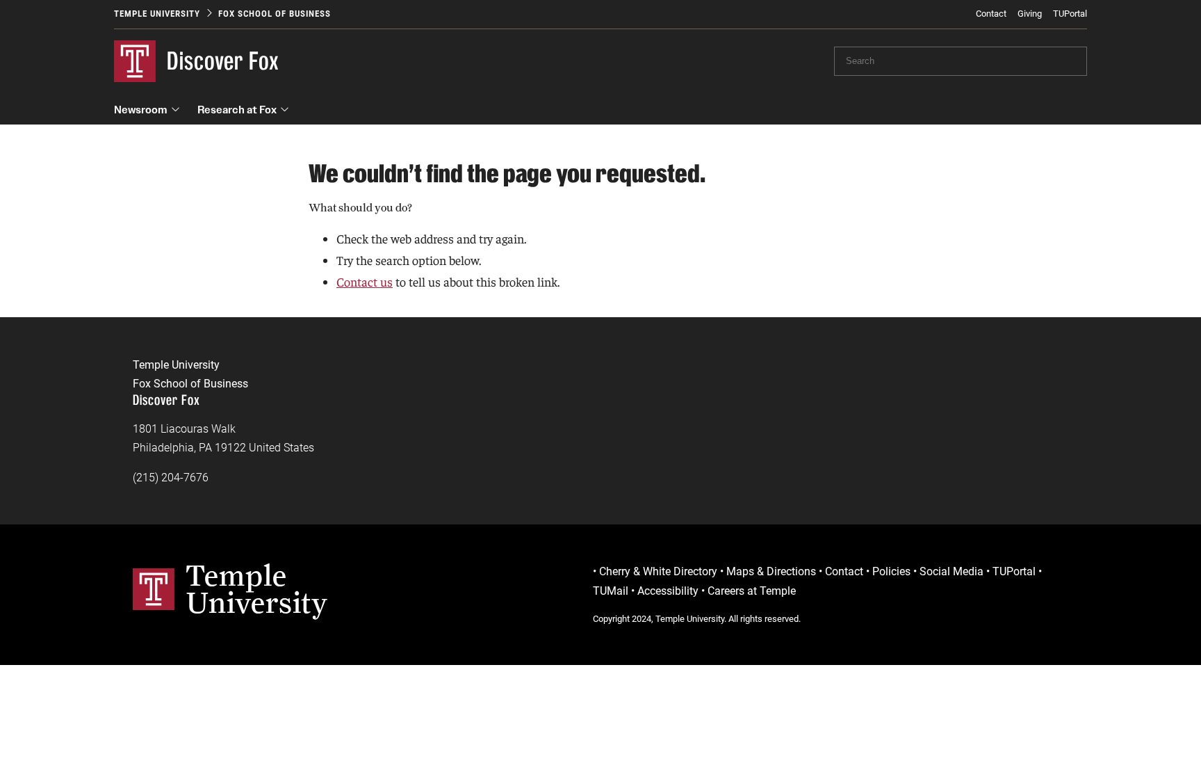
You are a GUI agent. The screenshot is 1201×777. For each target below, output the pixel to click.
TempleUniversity (257, 588)
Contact (991, 13)
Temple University (157, 13)
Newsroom (141, 109)
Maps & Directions (771, 571)
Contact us (364, 281)
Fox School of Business (274, 13)
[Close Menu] (1009, 132)
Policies (891, 571)
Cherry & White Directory (658, 571)
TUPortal (1070, 13)
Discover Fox (223, 61)
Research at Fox (237, 109)
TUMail (610, 591)
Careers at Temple (752, 591)
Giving (1030, 13)
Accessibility (667, 591)
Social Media (951, 571)
